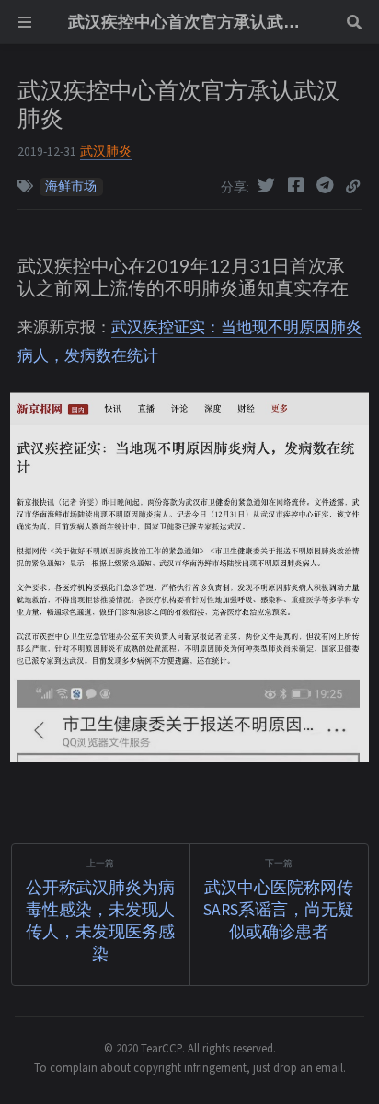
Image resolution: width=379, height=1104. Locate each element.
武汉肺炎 (106, 151)
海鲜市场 (71, 186)
